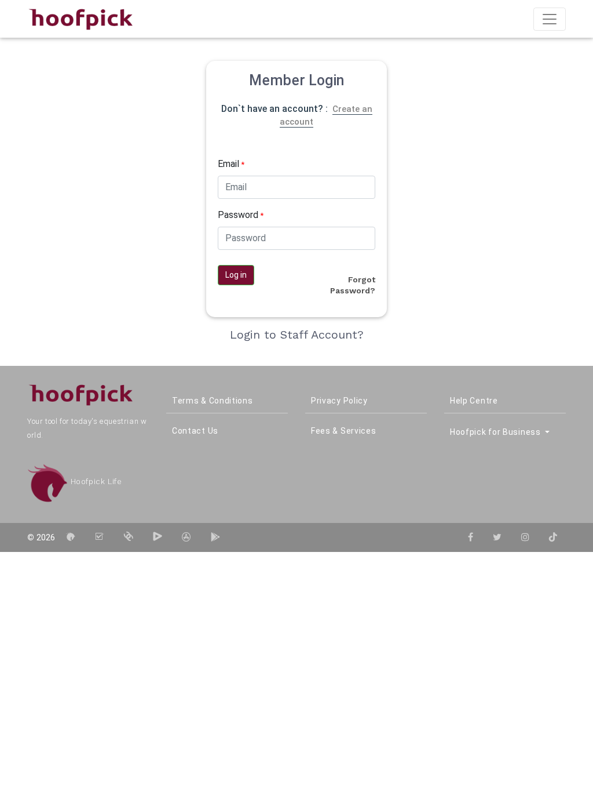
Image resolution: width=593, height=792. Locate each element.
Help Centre (474, 400)
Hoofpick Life (95, 481)
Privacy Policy (339, 400)
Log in (236, 274)
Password (240, 214)
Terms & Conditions (212, 400)
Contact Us (195, 430)
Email (231, 163)
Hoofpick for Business (496, 432)
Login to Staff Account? (297, 334)
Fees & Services (343, 430)
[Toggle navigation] (549, 19)
